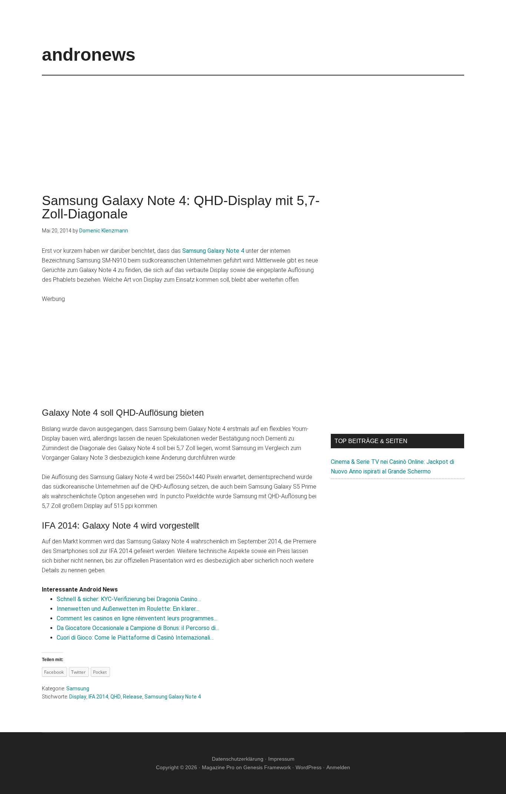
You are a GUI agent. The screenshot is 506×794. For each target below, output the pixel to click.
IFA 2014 (98, 697)
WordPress (309, 767)
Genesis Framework (267, 767)
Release (132, 697)
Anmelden (338, 767)
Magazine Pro (218, 767)
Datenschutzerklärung (237, 759)
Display (77, 697)
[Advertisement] (253, 127)
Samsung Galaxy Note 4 (213, 250)
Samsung (77, 688)
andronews (89, 54)
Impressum (281, 759)
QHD (115, 697)
